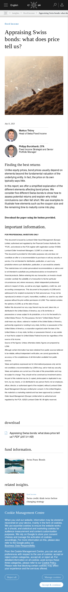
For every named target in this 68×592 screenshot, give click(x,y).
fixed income (29, 13)
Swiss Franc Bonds (36, 459)
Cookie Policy (49, 562)
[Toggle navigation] (6, 5)
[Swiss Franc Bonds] (14, 466)
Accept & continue (51, 585)
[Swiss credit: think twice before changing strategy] (14, 503)
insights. (15, 13)
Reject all (11, 577)
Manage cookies (53, 577)
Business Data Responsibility (20, 545)
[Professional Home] (5, 13)
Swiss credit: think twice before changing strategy (42, 500)
